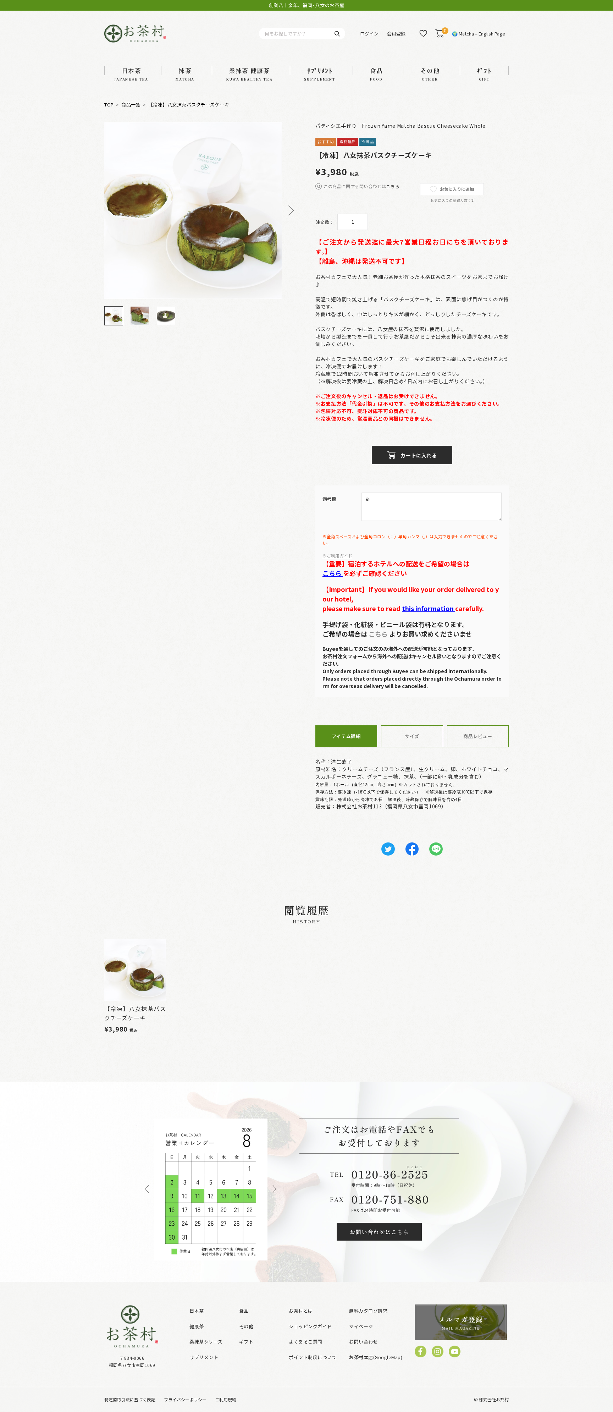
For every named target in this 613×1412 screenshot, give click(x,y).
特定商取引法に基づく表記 (129, 1399)
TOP (109, 105)
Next (288, 210)
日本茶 (196, 1310)
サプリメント (203, 1357)
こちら (392, 186)
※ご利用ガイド (337, 556)
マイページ (361, 1326)
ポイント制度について (313, 1357)
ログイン (369, 33)
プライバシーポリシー (185, 1399)
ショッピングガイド (310, 1326)
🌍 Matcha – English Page (478, 33)
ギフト (246, 1341)
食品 (244, 1310)
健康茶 (196, 1326)
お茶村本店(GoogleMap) (375, 1357)
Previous (147, 1189)
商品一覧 (130, 105)
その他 (246, 1326)
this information (428, 608)
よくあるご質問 (305, 1341)
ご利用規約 (225, 1399)
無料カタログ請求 (368, 1310)
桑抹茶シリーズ (206, 1341)
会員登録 (396, 33)
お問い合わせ (363, 1341)
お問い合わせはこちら (379, 1231)
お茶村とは (301, 1310)
